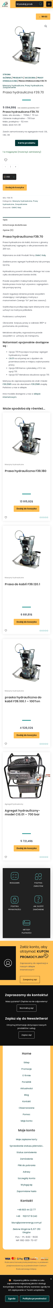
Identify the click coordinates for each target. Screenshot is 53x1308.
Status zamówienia (27, 1152)
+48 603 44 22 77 (26, 1209)
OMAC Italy (16, 207)
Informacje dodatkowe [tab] (15, 225)
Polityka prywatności (34, 1298)
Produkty (18, 77)
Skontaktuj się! (27, 1008)
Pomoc (26, 1114)
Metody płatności (26, 931)
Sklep (26, 1062)
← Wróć (43, 16)
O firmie (26, 1075)
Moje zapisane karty (26, 1139)
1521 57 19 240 (30, 1216)
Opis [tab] (5, 219)
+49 (18, 1216)
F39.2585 (7, 384)
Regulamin (14, 883)
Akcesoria (30, 77)
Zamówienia (26, 1158)
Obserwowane (26, 1107)
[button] (45, 26)
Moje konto (26, 1120)
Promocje (26, 1069)
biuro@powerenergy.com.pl (26, 1222)
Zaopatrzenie (9, 87)
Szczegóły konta (26, 1178)
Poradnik (26, 1082)
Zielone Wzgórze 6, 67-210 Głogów (26, 1231)
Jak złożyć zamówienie (38, 908)
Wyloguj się (26, 1184)
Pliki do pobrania (26, 1165)
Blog (26, 1094)
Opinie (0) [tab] (8, 230)
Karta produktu (26, 142)
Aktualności (26, 1088)
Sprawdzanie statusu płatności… (26, 1145)
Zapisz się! (26, 1035)
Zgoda (11, 1298)
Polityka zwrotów (38, 884)
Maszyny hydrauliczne (13, 85)
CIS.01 (11, 358)
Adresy (26, 1171)
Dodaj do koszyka (15, 187)
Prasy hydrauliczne (34, 85)
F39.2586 (35, 384)
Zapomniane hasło (26, 1191)
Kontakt (26, 1101)
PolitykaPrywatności (14, 908)
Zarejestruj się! (30, 979)
